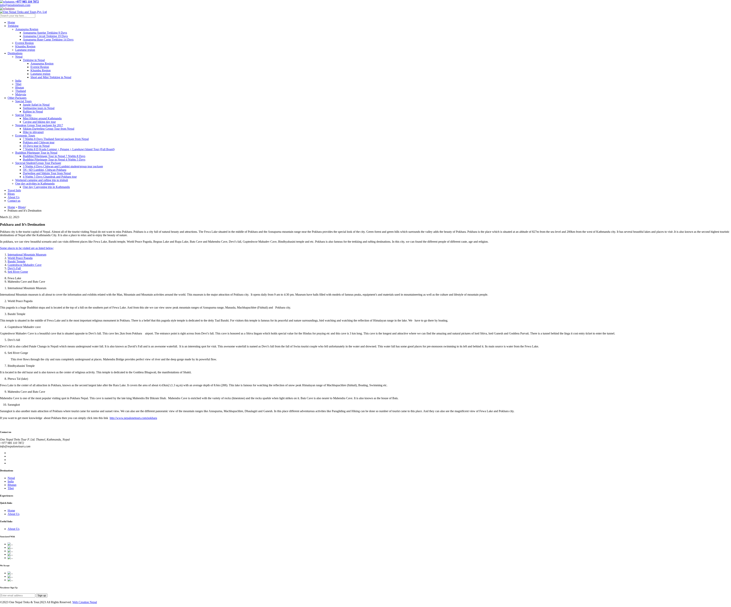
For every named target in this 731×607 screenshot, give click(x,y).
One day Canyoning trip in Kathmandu (46, 187)
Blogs (11, 193)
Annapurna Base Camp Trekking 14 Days (48, 39)
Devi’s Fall (14, 268)
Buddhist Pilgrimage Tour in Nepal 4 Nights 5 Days (54, 159)
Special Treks (23, 115)
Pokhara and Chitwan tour (38, 142)
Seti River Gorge (18, 271)
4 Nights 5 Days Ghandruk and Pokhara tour (50, 176)
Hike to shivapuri (33, 132)
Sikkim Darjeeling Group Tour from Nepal (48, 128)
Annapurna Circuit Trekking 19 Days (45, 36)
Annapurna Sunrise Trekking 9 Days (45, 32)
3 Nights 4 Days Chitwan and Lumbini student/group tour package (63, 166)
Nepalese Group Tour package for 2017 (39, 125)
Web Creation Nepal (84, 602)
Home (11, 22)
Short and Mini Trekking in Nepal (50, 77)
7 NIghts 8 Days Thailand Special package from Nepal (56, 139)
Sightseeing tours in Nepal (38, 108)
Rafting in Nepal (33, 111)
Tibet (18, 84)
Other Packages (17, 97)
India (18, 80)
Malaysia (20, 94)
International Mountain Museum (27, 254)
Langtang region (25, 49)
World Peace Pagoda (20, 258)
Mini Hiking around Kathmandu (42, 118)
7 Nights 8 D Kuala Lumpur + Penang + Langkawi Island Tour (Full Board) (69, 149)
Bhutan (19, 87)
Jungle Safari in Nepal (36, 104)
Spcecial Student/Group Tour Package (38, 163)
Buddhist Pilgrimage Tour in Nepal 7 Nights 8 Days (54, 156)
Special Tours (23, 101)
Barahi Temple (16, 261)
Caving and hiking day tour (39, 121)
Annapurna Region (26, 29)
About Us (13, 197)
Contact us (14, 200)
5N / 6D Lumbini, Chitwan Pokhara (44, 169)
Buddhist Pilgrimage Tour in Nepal (36, 152)
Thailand (20, 91)
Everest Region (24, 43)
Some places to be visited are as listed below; (27, 248)
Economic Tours (25, 135)
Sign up (42, 595)
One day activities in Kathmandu (35, 183)
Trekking (13, 25)
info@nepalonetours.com (15, 5)
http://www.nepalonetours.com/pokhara (133, 418)
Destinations (15, 53)
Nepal (18, 56)
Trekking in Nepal (34, 60)
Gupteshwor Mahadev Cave (24, 264)
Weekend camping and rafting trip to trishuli (41, 180)
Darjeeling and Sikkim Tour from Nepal (47, 173)
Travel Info (14, 190)
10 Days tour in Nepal (36, 145)
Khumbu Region (25, 46)
